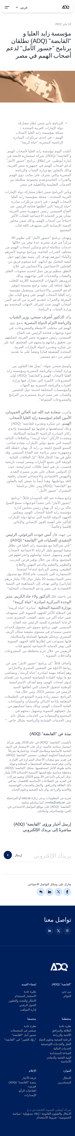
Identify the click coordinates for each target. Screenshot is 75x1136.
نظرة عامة (30, 991)
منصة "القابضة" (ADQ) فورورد (22, 1084)
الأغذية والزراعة (62, 1035)
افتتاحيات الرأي (27, 1090)
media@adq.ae (55, 802)
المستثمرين (64, 1082)
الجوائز (67, 996)
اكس (68, 811)
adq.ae (26, 798)
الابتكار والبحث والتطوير (22, 1000)
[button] (21, 7)
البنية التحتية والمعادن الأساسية (59, 1059)
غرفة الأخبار (29, 1078)
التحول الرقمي (27, 1005)
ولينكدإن (43, 811)
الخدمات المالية (62, 1048)
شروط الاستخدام (47, 1117)
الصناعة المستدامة (60, 1053)
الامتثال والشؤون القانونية (56, 1113)
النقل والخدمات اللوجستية (56, 1044)
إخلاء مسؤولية (31, 1113)
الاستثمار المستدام (25, 996)
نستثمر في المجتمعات (23, 1030)
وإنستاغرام (56, 811)
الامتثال (67, 1078)
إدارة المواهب (28, 1009)
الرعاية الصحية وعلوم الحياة (55, 1039)
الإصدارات (30, 1095)
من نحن (66, 991)
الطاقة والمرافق (61, 1030)
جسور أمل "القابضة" (24, 1035)
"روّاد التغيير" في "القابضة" (20, 1039)
